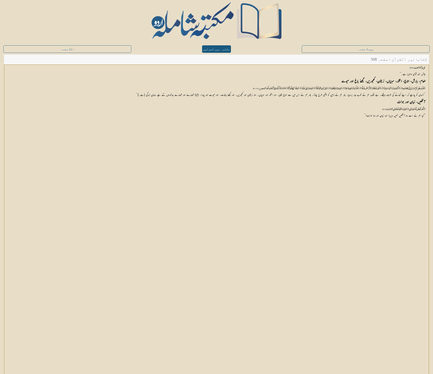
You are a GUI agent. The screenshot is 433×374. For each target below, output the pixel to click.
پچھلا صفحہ (365, 49)
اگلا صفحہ (67, 49)
